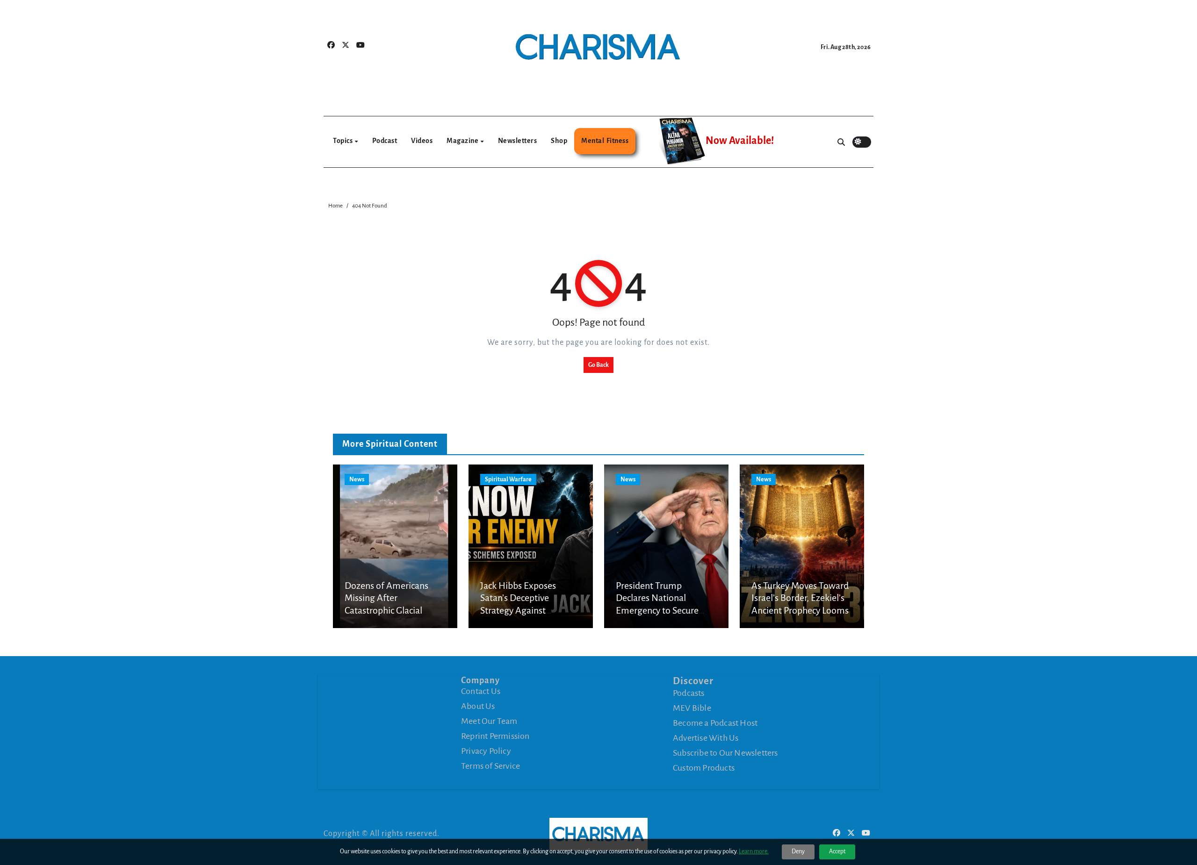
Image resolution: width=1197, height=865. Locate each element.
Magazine (463, 140)
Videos (422, 140)
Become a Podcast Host (715, 723)
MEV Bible (692, 708)
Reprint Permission (495, 736)
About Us (478, 706)
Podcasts (689, 693)
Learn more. (754, 851)
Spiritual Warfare (508, 479)
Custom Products (704, 767)
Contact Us (480, 691)
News (356, 479)
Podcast (384, 140)
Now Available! (740, 140)
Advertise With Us (705, 738)
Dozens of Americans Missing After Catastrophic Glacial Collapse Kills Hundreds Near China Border (391, 610)
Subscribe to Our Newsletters (725, 753)
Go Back (598, 365)
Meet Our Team (489, 721)
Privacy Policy (486, 751)
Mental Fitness (604, 140)
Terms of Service (490, 766)
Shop (559, 140)
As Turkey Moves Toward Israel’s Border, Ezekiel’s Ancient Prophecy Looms (800, 597)
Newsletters (517, 140)
